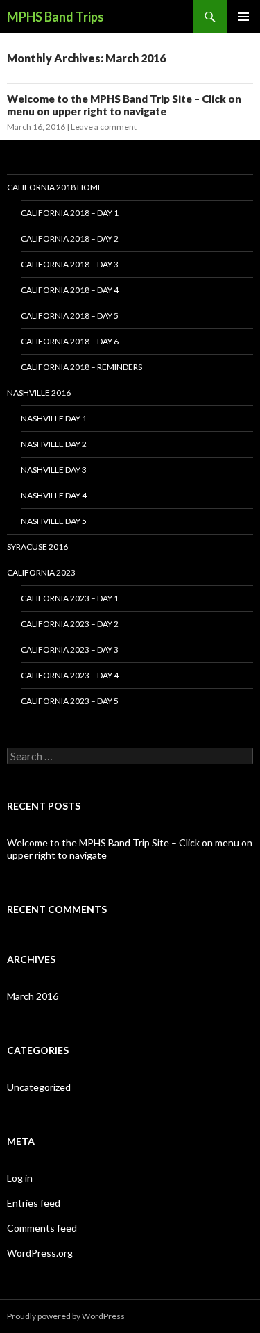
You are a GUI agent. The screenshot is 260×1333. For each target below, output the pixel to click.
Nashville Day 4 (54, 495)
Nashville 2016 (39, 392)
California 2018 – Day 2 (70, 238)
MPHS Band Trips (55, 16)
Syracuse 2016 (37, 547)
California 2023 (41, 572)
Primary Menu (243, 16)
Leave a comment (104, 126)
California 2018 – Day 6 (70, 341)
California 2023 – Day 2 (70, 624)
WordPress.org (40, 1253)
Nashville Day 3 (54, 469)
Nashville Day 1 (54, 418)
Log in (20, 1178)
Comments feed (42, 1228)
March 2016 (32, 996)
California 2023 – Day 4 (70, 675)
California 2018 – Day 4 (70, 290)
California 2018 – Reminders (81, 367)
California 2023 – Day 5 (70, 701)
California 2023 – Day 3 (70, 649)
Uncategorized (39, 1087)
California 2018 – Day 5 (70, 315)
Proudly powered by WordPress (66, 1316)
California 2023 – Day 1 (70, 598)
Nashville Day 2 (54, 444)
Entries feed (33, 1203)
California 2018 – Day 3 (70, 264)
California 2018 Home (55, 187)
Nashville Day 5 (54, 521)
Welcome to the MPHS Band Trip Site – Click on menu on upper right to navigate (124, 104)
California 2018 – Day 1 (70, 213)
